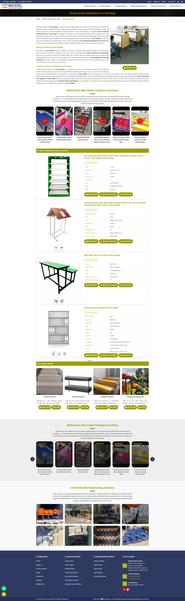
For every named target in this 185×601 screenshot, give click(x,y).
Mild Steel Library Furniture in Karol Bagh (102, 255)
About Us (157, 2)
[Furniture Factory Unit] (49, 514)
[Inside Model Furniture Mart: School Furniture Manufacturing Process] (102, 121)
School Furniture (90, 6)
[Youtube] (178, 1)
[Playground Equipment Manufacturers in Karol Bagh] (135, 381)
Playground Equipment (139, 6)
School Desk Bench (71, 572)
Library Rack (98, 569)
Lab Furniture (98, 572)
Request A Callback (109, 194)
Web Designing (117, 599)
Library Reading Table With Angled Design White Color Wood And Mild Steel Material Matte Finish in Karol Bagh (115, 204)
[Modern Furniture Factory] (78, 514)
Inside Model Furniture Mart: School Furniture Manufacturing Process (102, 139)
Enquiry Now (92, 194)
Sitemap (39, 580)
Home (149, 2)
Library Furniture (99, 561)
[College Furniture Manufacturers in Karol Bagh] (106, 381)
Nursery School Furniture (73, 584)
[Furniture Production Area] (106, 536)
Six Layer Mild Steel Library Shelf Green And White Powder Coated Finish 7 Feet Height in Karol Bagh (113, 157)
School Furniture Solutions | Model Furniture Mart (140, 139)
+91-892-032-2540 (25, 2)
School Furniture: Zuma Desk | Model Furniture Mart (121, 139)
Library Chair (98, 565)
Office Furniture (175, 6)
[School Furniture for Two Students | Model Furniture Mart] (44, 121)
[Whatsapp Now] (3, 588)
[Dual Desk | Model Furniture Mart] (82, 121)
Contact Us (171, 2)
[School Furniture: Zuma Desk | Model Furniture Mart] (121, 121)
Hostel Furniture (105, 6)
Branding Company (142, 599)
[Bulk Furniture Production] (135, 514)
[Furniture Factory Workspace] (78, 536)
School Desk (69, 561)
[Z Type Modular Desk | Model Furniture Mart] (63, 121)
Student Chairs (70, 569)
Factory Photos (41, 569)
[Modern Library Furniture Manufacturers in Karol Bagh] (59, 328)
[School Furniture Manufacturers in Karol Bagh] (49, 381)
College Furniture (121, 6)
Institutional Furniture (158, 6)
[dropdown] (97, 6)
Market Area (40, 584)
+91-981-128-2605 (10, 2)
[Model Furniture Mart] (11, 6)
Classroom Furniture (72, 580)
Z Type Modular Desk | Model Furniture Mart (63, 138)
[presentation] (32, 459)
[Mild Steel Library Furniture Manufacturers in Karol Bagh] (59, 275)
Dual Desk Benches (71, 576)
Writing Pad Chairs (100, 576)
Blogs (164, 2)
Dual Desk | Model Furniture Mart (83, 138)
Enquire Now (130, 68)
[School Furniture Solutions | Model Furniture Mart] (140, 121)
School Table (69, 565)
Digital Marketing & (129, 599)
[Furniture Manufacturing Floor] (106, 514)
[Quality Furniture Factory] (135, 536)
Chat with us (126, 194)
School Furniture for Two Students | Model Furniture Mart (44, 139)
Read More (56, 407)
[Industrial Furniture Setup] (49, 536)
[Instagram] (182, 1)
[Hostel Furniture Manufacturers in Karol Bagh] (78, 381)
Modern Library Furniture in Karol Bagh (101, 308)
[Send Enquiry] (3, 594)
